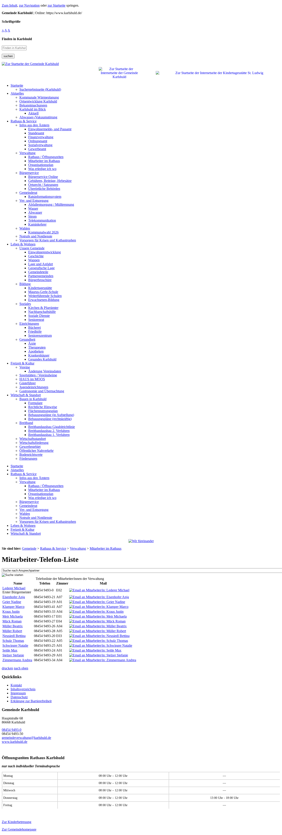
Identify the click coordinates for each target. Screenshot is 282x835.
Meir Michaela (12, 616)
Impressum (18, 693)
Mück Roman (12, 621)
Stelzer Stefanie (13, 655)
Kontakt (16, 685)
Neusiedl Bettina (14, 636)
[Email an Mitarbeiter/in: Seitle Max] (95, 650)
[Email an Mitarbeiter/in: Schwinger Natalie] (100, 645)
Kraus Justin (11, 611)
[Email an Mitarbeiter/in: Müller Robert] (97, 631)
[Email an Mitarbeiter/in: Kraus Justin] (96, 611)
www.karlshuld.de (14, 741)
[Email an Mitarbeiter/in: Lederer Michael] (99, 590)
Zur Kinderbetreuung (16, 822)
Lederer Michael (13, 588)
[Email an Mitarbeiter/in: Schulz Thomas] (98, 641)
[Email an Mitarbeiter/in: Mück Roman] (97, 621)
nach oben (21, 668)
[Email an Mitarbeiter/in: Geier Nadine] (97, 602)
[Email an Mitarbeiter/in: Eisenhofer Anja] (99, 597)
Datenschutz (19, 697)
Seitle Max (9, 650)
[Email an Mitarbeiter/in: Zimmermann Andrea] (102, 660)
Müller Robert (12, 631)
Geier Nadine (11, 602)
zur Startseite (56, 5)
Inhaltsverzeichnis (23, 689)
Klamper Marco (13, 607)
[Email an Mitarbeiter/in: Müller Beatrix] (98, 626)
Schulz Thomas (13, 641)
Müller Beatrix (12, 626)
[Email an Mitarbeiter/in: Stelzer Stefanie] (98, 655)
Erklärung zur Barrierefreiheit (31, 701)
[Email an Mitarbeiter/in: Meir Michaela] (98, 616)
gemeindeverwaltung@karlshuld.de (26, 738)
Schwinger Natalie (15, 645)
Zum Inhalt (9, 5)
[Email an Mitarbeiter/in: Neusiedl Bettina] (99, 636)
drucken (7, 668)
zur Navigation (29, 5)
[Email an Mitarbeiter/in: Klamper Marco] (98, 607)
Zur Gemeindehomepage (19, 829)
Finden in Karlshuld (17, 39)
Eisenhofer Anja (13, 597)
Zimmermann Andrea (17, 660)
